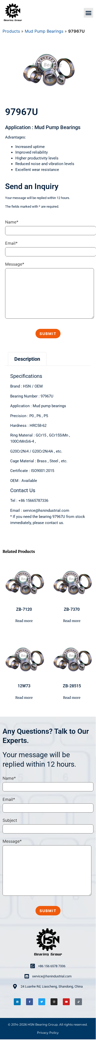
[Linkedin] (17, 1001)
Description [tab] (27, 359)
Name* (11, 222)
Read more (24, 621)
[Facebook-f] (29, 1001)
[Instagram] (54, 1001)
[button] (88, 13)
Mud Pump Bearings (44, 31)
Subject (10, 820)
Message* (14, 264)
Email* (11, 243)
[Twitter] (41, 1001)
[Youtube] (66, 1001)
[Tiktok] (78, 1001)
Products (11, 31)
